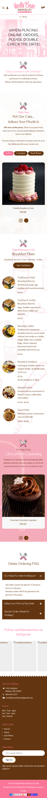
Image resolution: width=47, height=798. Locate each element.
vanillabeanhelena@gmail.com (19, 697)
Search (7, 729)
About (6, 732)
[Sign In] (7, 8)
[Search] (3, 8)
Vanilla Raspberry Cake (23, 208)
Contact (7, 739)
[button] (26, 220)
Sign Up (9, 759)
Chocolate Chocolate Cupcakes (23, 520)
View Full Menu (23, 265)
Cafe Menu (8, 735)
